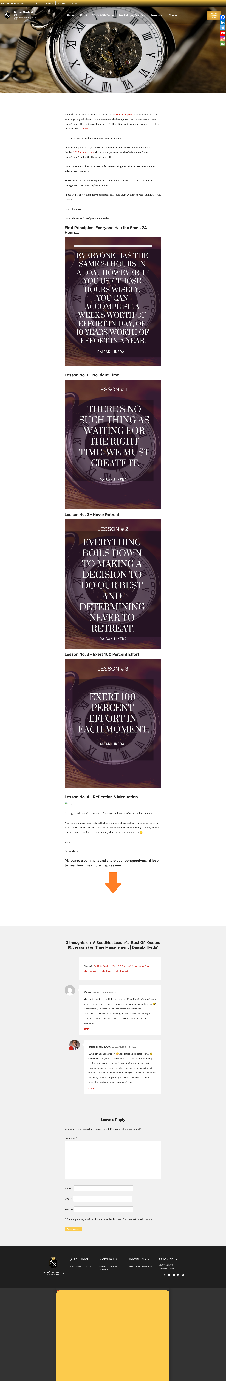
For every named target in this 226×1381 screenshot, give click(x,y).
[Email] (222, 43)
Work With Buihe (103, 15)
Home (70, 15)
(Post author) (71, 1048)
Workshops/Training (132, 15)
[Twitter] (222, 27)
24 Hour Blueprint (122, 114)
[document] (113, 1334)
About (83, 15)
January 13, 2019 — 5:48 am (124, 1047)
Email (68, 1199)
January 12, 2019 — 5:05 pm (104, 992)
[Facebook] (222, 17)
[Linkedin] (222, 22)
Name (69, 1188)
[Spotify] (183, 1275)
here (85, 128)
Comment (71, 1138)
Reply (86, 1029)
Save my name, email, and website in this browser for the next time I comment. (111, 1219)
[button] (113, 1289)
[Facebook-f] (160, 1275)
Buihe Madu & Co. (23, 13)
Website (69, 1209)
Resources (157, 15)
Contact (174, 15)
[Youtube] (222, 33)
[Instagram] (222, 38)
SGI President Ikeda (83, 152)
